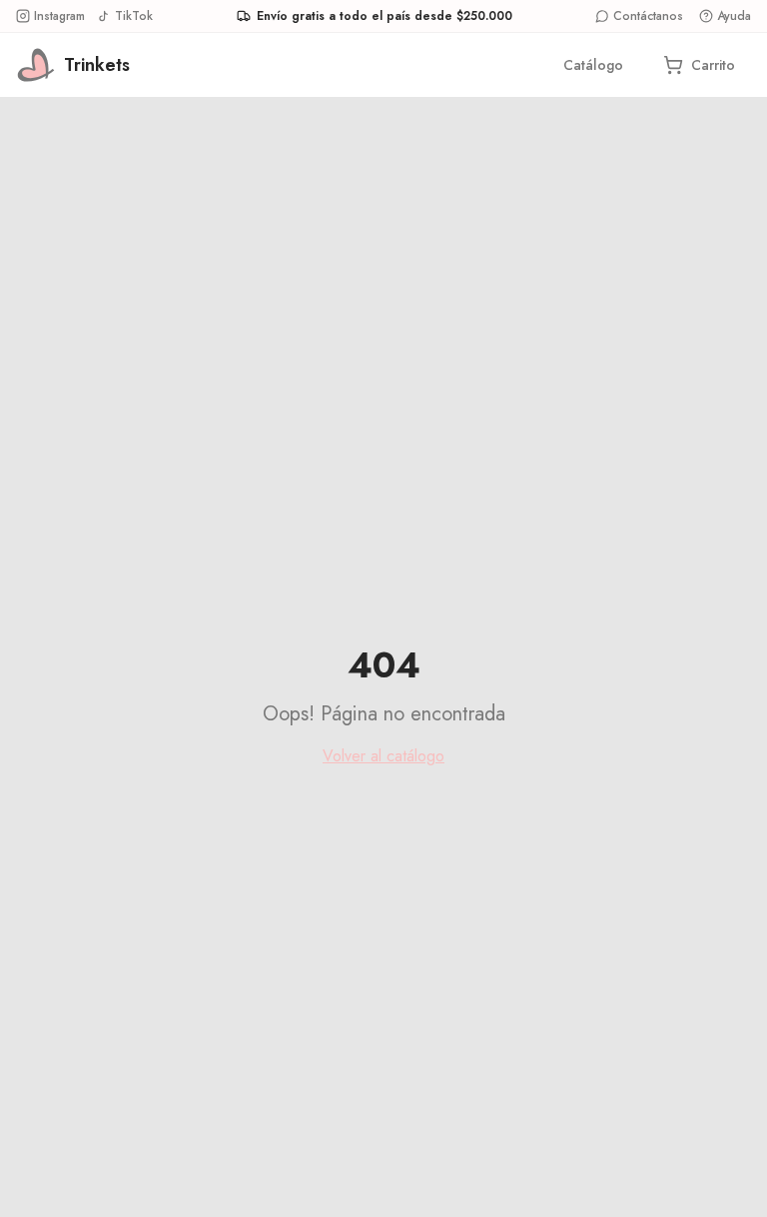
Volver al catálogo (383, 755)
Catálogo (593, 65)
